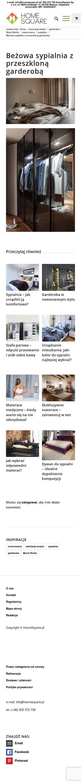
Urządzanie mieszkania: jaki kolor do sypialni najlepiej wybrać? (57, 352)
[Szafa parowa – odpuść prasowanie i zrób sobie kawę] (22, 328)
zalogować (29, 502)
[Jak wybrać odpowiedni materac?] (22, 443)
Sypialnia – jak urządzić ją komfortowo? (18, 299)
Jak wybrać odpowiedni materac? (16, 465)
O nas (10, 588)
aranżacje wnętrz (35, 546)
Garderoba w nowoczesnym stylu (58, 297)
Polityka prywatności (19, 687)
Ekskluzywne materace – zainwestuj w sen (56, 410)
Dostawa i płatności (18, 680)
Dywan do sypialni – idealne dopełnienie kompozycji (57, 471)
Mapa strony (14, 608)
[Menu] (64, 18)
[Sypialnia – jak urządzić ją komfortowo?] (22, 277)
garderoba (13, 553)
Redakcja (12, 615)
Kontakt (11, 595)
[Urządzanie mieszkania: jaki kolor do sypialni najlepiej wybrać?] (58, 328)
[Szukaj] (54, 18)
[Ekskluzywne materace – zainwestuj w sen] (58, 388)
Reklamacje (13, 673)
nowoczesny (15, 546)
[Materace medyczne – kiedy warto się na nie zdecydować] (22, 388)
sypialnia (53, 546)
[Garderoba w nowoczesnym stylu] (58, 277)
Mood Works (30, 553)
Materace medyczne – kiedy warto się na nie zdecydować (21, 412)
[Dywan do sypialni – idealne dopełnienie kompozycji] (58, 445)
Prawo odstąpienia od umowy (25, 667)
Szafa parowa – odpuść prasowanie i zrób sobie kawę (22, 350)
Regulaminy (13, 602)
